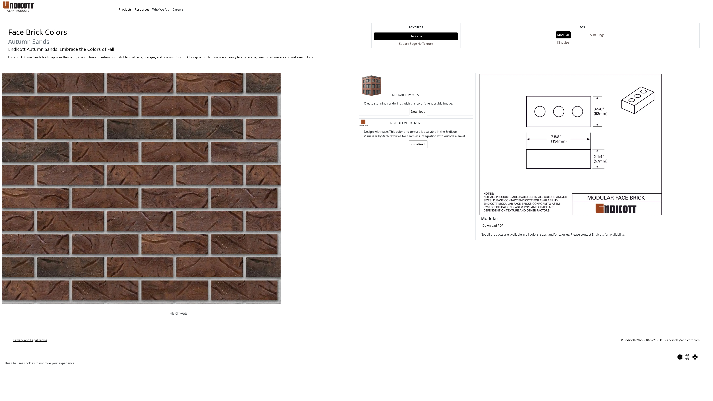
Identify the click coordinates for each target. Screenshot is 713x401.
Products (125, 9)
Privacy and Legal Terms (30, 340)
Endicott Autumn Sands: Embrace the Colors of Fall (61, 49)
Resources (142, 9)
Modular (563, 35)
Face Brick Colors (37, 32)
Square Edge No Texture (416, 44)
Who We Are (161, 9)
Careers (177, 9)
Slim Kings (597, 35)
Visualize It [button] (418, 144)
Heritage (416, 36)
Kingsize (563, 42)
